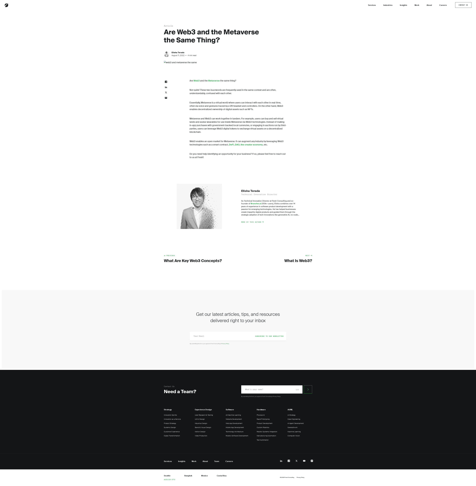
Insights (403, 5)
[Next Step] (308, 389)
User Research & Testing (204, 415)
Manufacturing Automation (266, 436)
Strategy (168, 409)
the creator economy (252, 144)
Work (417, 5)
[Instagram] (312, 461)
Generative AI (292, 427)
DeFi (231, 144)
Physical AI (261, 415)
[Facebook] (289, 461)
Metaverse (214, 80)
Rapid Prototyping (263, 419)
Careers (443, 5)
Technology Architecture (234, 432)
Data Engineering (294, 419)
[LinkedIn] (281, 461)
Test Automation (263, 440)
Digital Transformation (172, 436)
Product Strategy (170, 423)
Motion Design (200, 432)
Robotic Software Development (237, 436)
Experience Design (203, 409)
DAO (237, 144)
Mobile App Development (235, 427)
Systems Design (170, 427)
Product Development (264, 423)
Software (230, 409)
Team (216, 461)
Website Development (234, 419)
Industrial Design (201, 423)
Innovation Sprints (170, 415)
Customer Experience (172, 432)
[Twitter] (296, 461)
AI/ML (290, 409)
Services (372, 5)
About (429, 5)
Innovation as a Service (172, 419)
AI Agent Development (296, 423)
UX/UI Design (200, 419)
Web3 (196, 80)
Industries (388, 5)
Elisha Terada (178, 52)
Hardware (261, 409)
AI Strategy (292, 415)
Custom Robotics (263, 427)
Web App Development (234, 423)
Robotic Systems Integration (267, 432)
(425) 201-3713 (169, 480)
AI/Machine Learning (233, 415)
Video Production (201, 436)
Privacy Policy (225, 343)
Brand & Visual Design (203, 427)
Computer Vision (294, 436)
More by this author (251, 222)
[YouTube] (304, 461)
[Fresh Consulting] (13, 5)
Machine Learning (294, 432)
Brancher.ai (256, 203)
